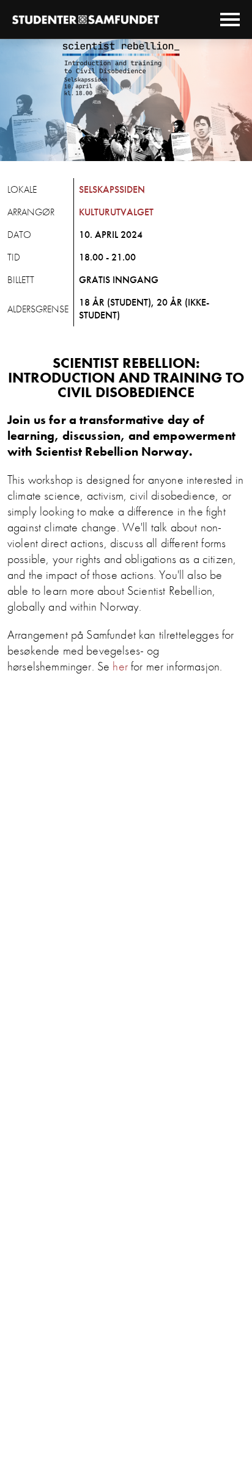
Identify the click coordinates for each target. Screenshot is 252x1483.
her (120, 666)
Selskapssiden (112, 189)
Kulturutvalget (116, 212)
